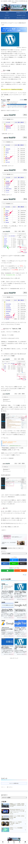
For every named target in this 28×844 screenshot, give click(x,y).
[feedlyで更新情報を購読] (7, 570)
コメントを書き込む (14, 783)
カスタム (16, 548)
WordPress (4, 548)
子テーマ (21, 548)
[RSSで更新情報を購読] (20, 570)
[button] (22, 563)
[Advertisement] (14, 717)
